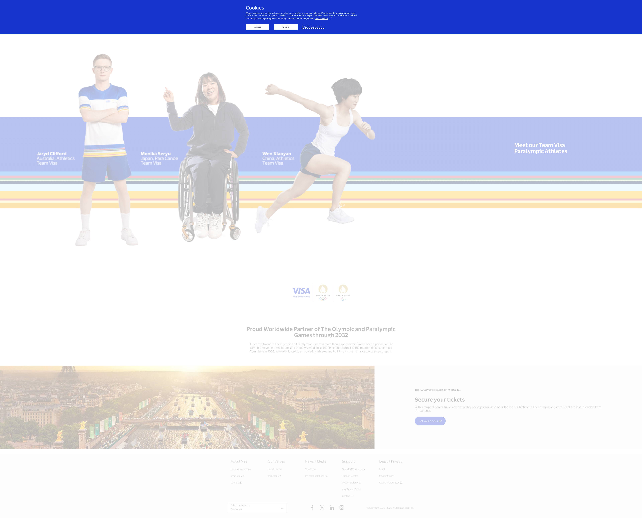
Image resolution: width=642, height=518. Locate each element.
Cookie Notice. (321, 18)
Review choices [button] (311, 26)
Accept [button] (257, 26)
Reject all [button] (286, 26)
